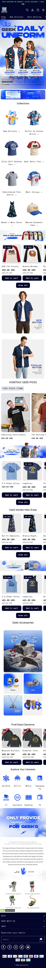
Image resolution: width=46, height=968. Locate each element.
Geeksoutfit (24, 965)
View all (23, 285)
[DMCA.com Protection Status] (7, 911)
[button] (43, 10)
